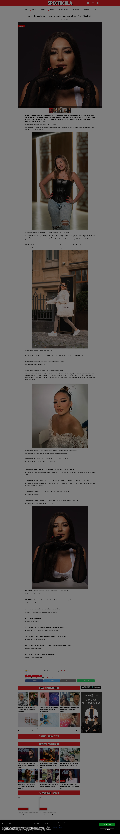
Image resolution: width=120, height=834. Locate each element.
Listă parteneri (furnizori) (57, 827)
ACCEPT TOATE (107, 824)
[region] (60, 827)
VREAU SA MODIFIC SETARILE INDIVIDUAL (107, 829)
